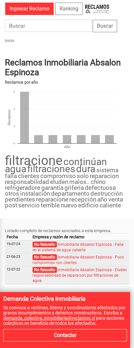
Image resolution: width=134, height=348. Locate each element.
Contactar (65, 335)
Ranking (69, 9)
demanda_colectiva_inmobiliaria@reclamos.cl (49, 318)
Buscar (105, 26)
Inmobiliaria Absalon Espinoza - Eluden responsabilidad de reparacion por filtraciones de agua (80, 275)
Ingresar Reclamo (29, 9)
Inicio (9, 40)
